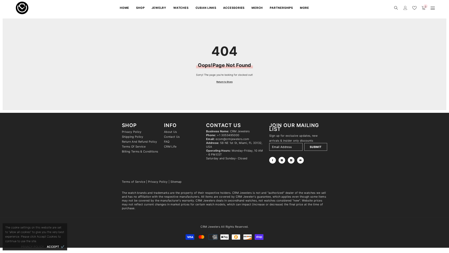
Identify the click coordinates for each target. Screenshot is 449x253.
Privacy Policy (157, 181)
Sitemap (176, 181)
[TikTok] (291, 160)
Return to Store (224, 81)
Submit (316, 147)
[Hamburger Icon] (433, 8)
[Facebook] (272, 160)
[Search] (396, 8)
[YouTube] (300, 160)
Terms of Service (133, 181)
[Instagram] (282, 160)
